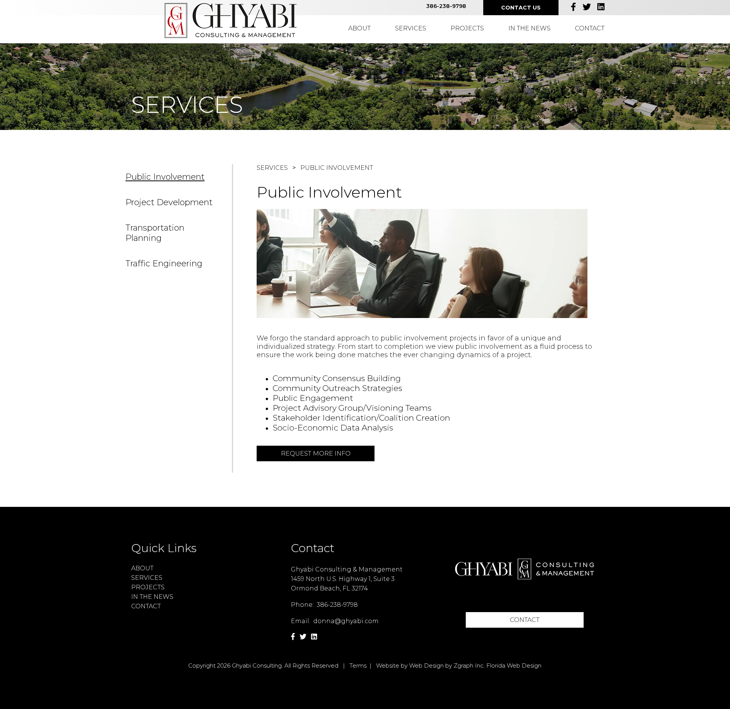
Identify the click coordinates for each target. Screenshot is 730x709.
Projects (467, 28)
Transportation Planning (154, 233)
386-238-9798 (446, 6)
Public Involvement (165, 177)
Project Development (169, 202)
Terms (358, 665)
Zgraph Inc (469, 665)
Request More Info (316, 453)
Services (410, 28)
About (359, 28)
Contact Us (521, 7)
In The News (529, 28)
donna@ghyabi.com (346, 621)
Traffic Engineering (163, 263)
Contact (590, 28)
